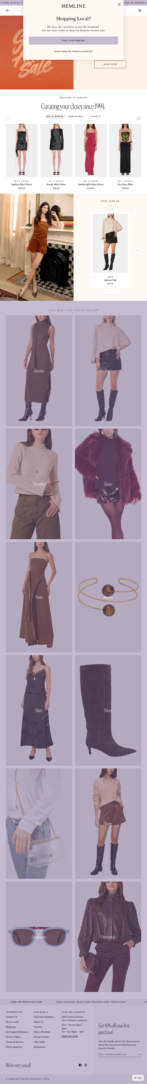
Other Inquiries (14, 1046)
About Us (38, 1021)
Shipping (11, 1026)
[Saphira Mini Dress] (22, 150)
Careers (38, 1026)
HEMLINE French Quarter (25, 1079)
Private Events (41, 1036)
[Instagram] (85, 1065)
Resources (39, 1046)
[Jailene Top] (110, 243)
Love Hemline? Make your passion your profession (66, 1002)
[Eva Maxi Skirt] (125, 150)
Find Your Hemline (44, 1016)
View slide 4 (109, 291)
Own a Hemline (42, 1031)
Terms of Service (15, 1041)
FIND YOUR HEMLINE (73, 40)
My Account (12, 1021)
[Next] (138, 118)
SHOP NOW (110, 64)
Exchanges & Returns (17, 1031)
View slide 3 (107, 291)
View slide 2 (105, 291)
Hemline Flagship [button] (73, 1012)
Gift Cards (39, 1041)
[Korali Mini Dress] (56, 150)
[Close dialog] (119, 4)
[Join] (137, 1054)
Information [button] (14, 1012)
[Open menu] (10, 10)
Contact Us (12, 1016)
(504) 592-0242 (70, 1036)
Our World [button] (41, 1012)
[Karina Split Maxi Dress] (91, 150)
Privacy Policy (13, 1036)
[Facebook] (80, 1065)
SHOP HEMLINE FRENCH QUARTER (73, 51)
